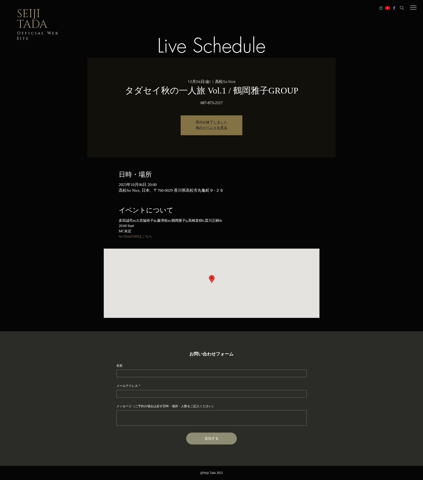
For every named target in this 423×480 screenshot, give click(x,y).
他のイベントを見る (211, 128)
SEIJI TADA (32, 19)
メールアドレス (127, 385)
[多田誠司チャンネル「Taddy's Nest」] (387, 8)
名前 (119, 365)
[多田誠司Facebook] (394, 8)
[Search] (401, 7)
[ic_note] (380, 8)
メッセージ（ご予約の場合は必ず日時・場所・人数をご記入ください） (165, 406)
